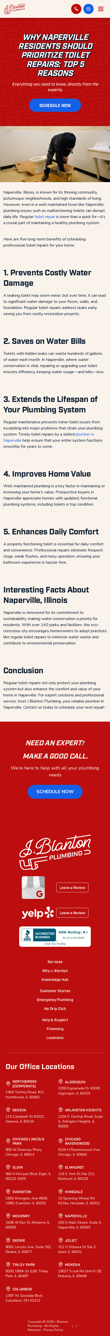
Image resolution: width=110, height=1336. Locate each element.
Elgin (18, 1167)
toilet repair (45, 217)
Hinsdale (74, 1191)
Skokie (19, 1240)
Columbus (22, 1289)
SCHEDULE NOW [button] (55, 105)
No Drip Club (55, 1008)
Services (55, 961)
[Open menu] (101, 9)
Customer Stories (55, 990)
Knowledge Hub (55, 979)
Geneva (19, 1110)
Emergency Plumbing (55, 999)
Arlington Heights (83, 1110)
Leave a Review (72, 887)
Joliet (71, 1240)
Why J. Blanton (55, 970)
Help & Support (55, 1019)
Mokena (72, 1264)
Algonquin (75, 1081)
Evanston (22, 1191)
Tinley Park (24, 1264)
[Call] (76, 9)
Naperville (76, 1215)
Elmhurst (74, 1167)
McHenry (21, 1215)
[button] (88, 9)
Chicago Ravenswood (77, 1141)
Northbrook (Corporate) (25, 1083)
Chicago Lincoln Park (29, 1141)
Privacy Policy (53, 1330)
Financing (55, 1028)
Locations (55, 1037)
